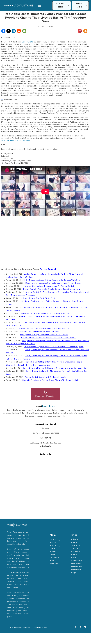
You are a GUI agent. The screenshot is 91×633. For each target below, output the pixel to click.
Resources (54, 563)
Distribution (55, 557)
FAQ (52, 560)
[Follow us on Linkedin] (85, 627)
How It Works (53, 541)
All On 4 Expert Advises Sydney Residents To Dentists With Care (51, 280)
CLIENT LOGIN (79, 5)
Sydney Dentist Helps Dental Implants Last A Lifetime (44, 334)
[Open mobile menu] (39, 6)
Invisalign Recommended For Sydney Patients (40, 331)
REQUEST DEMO (60, 5)
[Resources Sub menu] (61, 564)
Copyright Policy (75, 553)
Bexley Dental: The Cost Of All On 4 (39, 298)
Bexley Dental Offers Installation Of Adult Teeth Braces (44, 328)
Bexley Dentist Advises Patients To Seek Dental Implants (45, 313)
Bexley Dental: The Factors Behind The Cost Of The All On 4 (48, 337)
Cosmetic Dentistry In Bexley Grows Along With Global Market (50, 380)
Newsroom (76, 569)
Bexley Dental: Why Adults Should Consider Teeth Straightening (51, 289)
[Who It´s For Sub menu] (59, 547)
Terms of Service (75, 547)
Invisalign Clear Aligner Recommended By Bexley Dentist (48, 286)
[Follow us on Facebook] (80, 627)
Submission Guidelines (76, 562)
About (53, 554)
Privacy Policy (74, 541)
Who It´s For (53, 547)
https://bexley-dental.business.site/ (15, 140)
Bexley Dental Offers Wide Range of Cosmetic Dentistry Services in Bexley (56, 368)
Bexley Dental (27, 42)
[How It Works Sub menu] (59, 541)
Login (73, 573)
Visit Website (45, 446)
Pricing (53, 551)
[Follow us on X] (76, 627)
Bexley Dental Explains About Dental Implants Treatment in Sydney (54, 347)
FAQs (73, 557)
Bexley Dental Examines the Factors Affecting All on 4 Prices (53, 283)
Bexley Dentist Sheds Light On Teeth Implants (45, 377)
